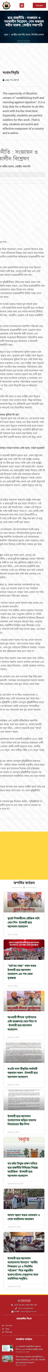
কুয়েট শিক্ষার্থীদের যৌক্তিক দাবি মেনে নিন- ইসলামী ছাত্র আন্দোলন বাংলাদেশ (23, 922)
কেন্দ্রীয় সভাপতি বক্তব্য (21, 34)
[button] (22, 5)
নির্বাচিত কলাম (37, 34)
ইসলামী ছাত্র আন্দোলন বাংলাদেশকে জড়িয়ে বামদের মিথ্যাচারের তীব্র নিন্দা (22, 1120)
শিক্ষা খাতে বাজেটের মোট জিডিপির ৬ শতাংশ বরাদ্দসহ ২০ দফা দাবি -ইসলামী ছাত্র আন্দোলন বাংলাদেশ (30, 1359)
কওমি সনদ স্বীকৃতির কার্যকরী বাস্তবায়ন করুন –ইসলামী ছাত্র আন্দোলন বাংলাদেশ (23, 1073)
